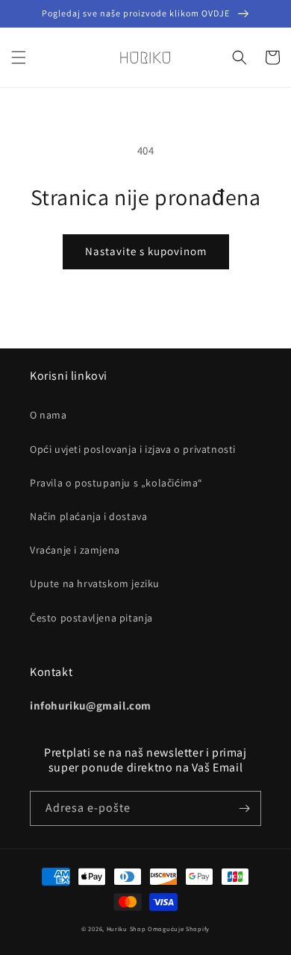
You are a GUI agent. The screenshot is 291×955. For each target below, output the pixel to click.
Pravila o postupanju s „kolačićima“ (116, 482)
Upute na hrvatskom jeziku (95, 583)
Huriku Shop (126, 928)
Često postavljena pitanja (91, 617)
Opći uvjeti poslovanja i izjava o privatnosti (133, 449)
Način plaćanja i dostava (88, 516)
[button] (18, 57)
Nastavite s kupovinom (146, 251)
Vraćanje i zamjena (75, 550)
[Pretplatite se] (244, 808)
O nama (48, 415)
